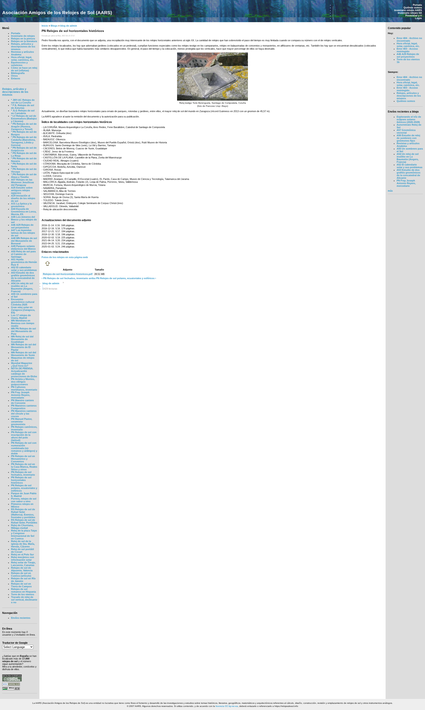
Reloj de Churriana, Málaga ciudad (22, 526)
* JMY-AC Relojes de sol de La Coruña (23, 101)
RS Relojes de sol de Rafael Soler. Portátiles (24, 521)
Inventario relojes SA (410, 13)
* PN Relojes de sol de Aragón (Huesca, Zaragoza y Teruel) (24, 126)
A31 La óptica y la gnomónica (21, 205)
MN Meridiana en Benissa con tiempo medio (22, 323)
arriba (92, 278)
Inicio (45, 25)
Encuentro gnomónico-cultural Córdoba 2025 (22, 302)
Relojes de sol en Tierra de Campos (21, 585)
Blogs (54, 25)
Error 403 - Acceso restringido (407, 50)
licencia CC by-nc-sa (227, 706)
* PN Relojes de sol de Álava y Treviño (24, 175)
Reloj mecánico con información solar (22, 558)
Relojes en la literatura (24, 41)
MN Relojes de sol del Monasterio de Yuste (23, 353)
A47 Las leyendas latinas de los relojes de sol (23, 233)
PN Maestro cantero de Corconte (22, 401)
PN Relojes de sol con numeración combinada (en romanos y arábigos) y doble (24, 448)
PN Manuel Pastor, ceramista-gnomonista (21, 422)
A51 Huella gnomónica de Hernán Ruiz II (24, 262)
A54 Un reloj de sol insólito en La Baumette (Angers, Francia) (22, 287)
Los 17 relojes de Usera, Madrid (21, 316)
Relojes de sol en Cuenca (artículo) (21, 574)
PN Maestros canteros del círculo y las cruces (24, 414)
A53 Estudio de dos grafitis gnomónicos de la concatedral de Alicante (23, 276)
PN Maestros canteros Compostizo (24, 407)
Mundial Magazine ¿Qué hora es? (21, 364)
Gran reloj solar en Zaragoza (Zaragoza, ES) (23, 310)
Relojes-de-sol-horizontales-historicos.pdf (68, 274)
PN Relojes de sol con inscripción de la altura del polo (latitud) (24, 436)
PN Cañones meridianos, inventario (24, 388)
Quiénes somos (413, 7)
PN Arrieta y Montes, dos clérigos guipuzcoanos (23, 382)
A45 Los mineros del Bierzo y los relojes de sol (24, 220)
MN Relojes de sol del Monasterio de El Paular (23, 347)
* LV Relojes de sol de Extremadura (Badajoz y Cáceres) (24, 119)
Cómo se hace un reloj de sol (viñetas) (24, 69)
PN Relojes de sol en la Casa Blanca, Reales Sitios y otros (24, 467)
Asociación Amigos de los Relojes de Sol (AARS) (57, 12)
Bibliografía (18, 73)
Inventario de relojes (23, 36)
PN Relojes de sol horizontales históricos (21, 480)
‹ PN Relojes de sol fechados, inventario (65, 278)
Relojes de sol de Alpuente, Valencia (22, 569)
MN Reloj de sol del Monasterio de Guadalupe (22, 339)
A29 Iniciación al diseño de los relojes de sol (23, 198)
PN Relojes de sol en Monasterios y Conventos (23, 459)
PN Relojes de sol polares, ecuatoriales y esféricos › (126, 278)
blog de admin (68, 25)
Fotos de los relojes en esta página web (65, 257)
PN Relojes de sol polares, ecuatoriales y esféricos (24, 488)
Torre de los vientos (22, 594)
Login (418, 18)
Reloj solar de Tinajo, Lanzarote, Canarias (23, 563)
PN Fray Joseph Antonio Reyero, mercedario (20, 395)
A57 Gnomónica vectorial (406, 131)
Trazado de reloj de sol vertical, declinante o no (24, 600)
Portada (417, 5)
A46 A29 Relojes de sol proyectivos (22, 226)
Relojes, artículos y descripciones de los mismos (23, 47)
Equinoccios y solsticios (19, 63)
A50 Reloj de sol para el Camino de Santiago (23, 254)
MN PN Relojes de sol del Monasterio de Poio (23, 331)
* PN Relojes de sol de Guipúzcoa (24, 149)
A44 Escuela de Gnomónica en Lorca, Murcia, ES (23, 212)
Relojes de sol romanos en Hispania (23, 590)
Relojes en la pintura (23, 38)
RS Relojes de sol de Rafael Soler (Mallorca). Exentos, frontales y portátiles (23, 513)
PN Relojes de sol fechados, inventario (23, 473)
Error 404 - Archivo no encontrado (409, 39)
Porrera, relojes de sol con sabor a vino (23, 500)
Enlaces (15, 78)
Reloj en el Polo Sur (22, 554)
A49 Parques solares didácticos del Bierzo (23, 247)
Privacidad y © (413, 15)
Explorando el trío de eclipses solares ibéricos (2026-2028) (409, 119)
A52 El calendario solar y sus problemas (24, 268)
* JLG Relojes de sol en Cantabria (23, 112)
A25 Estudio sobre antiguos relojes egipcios (22, 190)
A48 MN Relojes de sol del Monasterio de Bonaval (24, 241)
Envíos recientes (20, 618)
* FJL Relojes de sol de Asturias (22, 106)
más (390, 190)
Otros (14, 75)
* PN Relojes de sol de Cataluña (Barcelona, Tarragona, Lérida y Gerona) (24, 141)
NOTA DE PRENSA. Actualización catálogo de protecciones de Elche (24, 372)
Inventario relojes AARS (408, 10)
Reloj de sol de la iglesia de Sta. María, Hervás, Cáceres (23, 544)
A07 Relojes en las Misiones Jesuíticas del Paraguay (22, 182)
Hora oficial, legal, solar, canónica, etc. (22, 58)
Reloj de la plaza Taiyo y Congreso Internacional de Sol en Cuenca (24, 534)
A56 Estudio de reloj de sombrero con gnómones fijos (408, 138)
